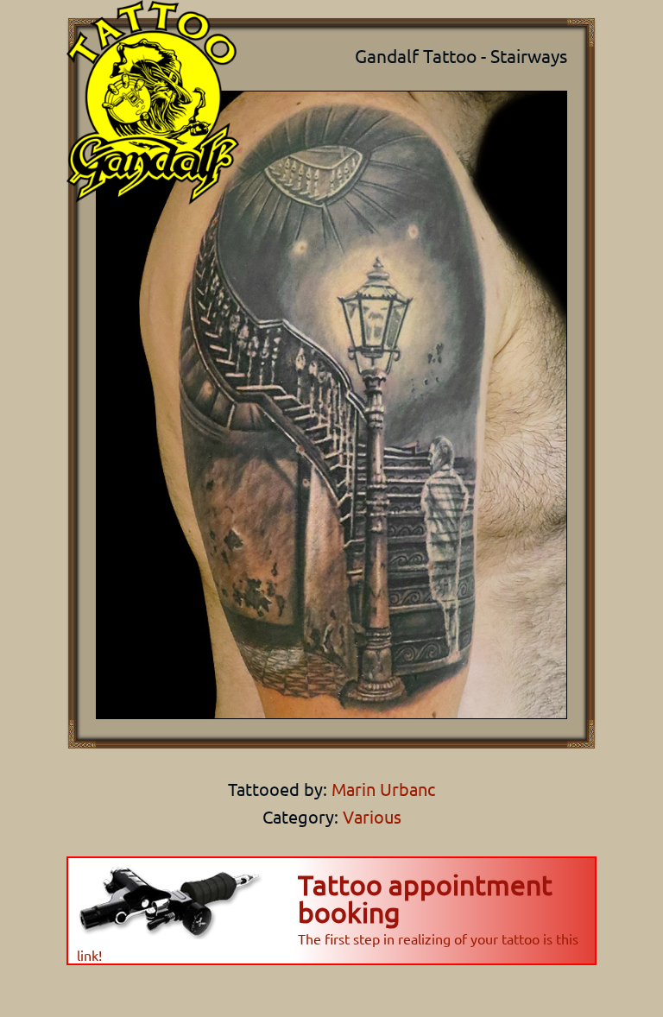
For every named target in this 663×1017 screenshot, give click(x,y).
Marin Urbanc (381, 788)
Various (372, 816)
